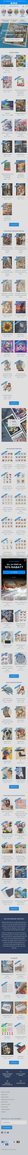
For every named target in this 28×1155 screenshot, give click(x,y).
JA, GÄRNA (14, 572)
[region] (14, 2)
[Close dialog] (25, 560)
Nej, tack (14, 577)
